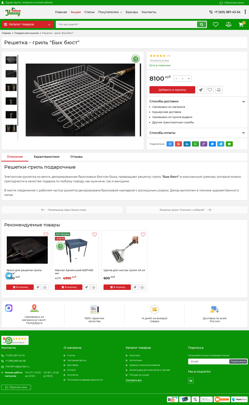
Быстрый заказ (200, 89)
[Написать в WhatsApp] (8, 340)
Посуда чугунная (139, 374)
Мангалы (134, 355)
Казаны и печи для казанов (144, 365)
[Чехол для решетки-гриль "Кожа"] (27, 250)
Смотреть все (134, 380)
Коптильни (135, 360)
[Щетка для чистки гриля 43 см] (125, 250)
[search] (201, 24)
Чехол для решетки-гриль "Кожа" (24, 272)
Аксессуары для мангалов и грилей (149, 370)
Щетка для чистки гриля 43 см (124, 270)
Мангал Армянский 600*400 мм (74, 272)
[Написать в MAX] (8, 308)
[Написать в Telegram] (8, 276)
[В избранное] (209, 89)
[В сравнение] (219, 89)
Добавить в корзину (172, 89)
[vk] (191, 380)
